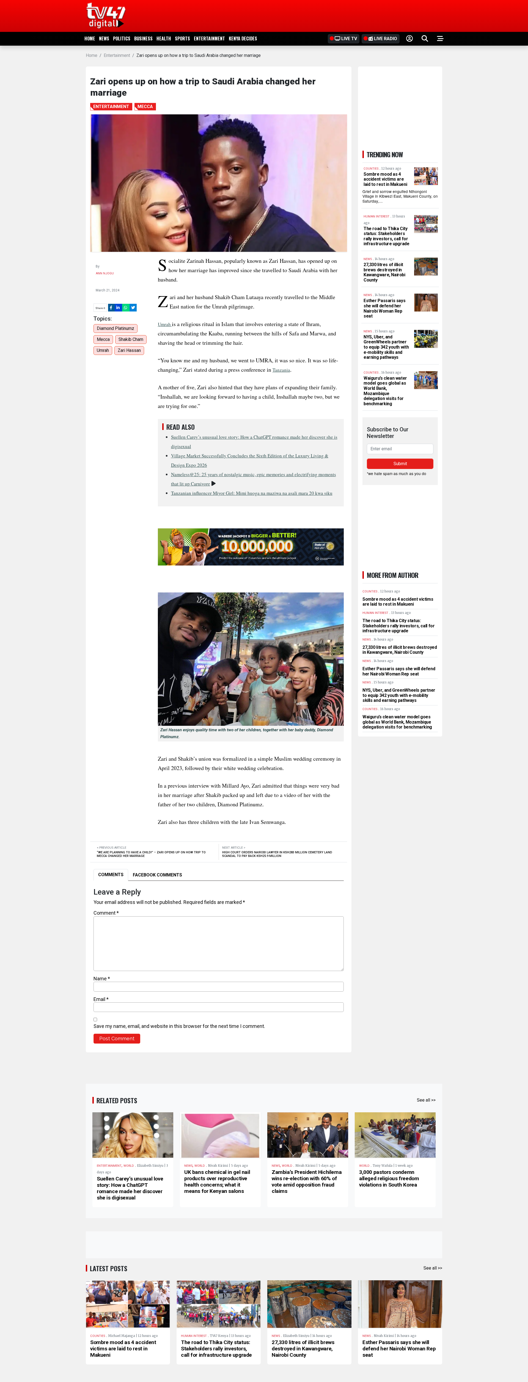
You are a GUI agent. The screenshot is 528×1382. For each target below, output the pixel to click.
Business (143, 38)
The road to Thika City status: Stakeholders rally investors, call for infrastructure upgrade (386, 236)
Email (101, 999)
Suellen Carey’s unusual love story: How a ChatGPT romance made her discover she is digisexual (130, 1188)
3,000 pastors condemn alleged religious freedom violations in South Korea (389, 1178)
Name (102, 978)
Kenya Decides (243, 38)
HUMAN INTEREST (194, 1336)
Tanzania (281, 370)
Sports (182, 38)
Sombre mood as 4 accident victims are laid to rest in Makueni (385, 179)
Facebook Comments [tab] (157, 875)
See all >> (426, 1100)
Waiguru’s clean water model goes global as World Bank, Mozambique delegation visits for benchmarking (385, 391)
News (104, 38)
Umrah (103, 350)
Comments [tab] (110, 874)
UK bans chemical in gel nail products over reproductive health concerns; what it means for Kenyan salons (217, 1181)
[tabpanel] (219, 965)
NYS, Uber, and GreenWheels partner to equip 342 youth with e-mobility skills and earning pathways (386, 347)
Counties (97, 1336)
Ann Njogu (105, 273)
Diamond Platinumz (115, 328)
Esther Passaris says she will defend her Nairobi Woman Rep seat (384, 308)
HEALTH (163, 38)
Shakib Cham (131, 339)
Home (89, 38)
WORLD (128, 1166)
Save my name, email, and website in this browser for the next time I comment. (179, 1026)
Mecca (103, 339)
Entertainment (209, 38)
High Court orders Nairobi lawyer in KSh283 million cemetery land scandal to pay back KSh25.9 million (277, 854)
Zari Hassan (129, 350)
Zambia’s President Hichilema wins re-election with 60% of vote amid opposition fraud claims (307, 1181)
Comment (106, 913)
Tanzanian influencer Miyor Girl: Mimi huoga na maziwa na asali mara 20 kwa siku (251, 493)
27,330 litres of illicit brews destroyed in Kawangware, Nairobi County (384, 272)
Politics (121, 38)
